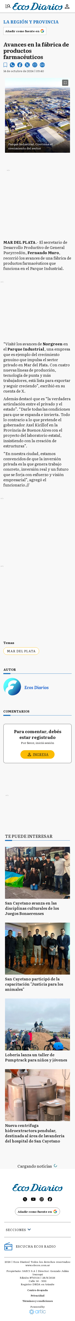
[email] (34, 64)
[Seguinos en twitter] (25, 1200)
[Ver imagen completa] (65, 83)
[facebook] (19, 64)
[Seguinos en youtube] (33, 1200)
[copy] (42, 64)
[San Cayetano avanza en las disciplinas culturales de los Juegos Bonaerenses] (37, 873)
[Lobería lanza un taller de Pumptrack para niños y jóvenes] (37, 1024)
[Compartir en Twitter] (27, 64)
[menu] (7, 6)
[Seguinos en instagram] (41, 1200)
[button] (37, 145)
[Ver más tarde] (5, 65)
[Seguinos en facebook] (50, 1200)
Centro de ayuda (37, 1290)
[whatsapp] (12, 64)
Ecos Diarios (36, 687)
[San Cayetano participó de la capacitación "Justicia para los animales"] (37, 949)
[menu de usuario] (67, 6)
